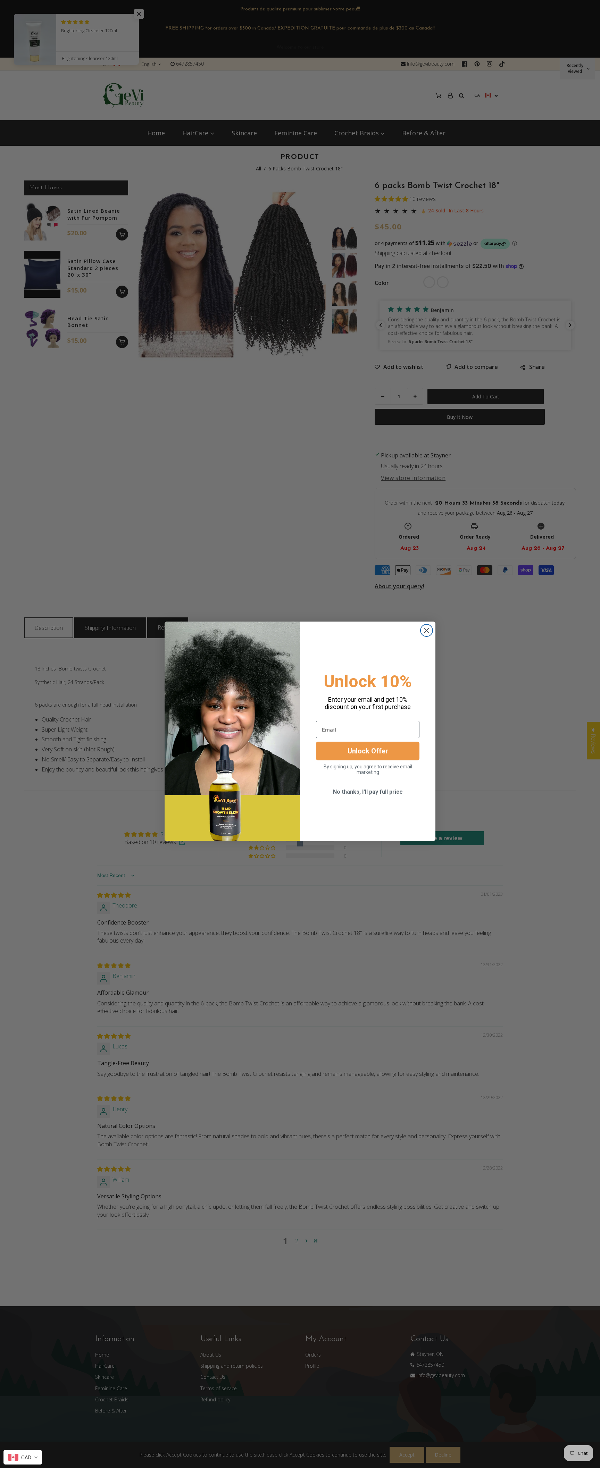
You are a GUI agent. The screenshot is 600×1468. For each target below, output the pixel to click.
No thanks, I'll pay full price (368, 791)
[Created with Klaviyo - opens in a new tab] (300, 843)
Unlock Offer (368, 751)
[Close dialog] (426, 630)
